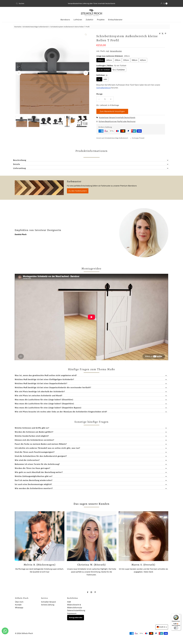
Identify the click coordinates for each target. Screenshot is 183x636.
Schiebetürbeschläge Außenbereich (36, 27)
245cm (109, 60)
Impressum (71, 613)
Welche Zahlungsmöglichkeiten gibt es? (34, 476)
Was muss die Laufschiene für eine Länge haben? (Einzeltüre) (44, 400)
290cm (117, 60)
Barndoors (65, 19)
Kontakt (18, 605)
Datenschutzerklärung (76, 610)
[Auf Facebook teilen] (160, 34)
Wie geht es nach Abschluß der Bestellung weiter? (39, 472)
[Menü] (179, 615)
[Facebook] (87, 592)
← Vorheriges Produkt (137, 138)
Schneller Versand (48, 602)
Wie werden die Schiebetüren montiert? (34, 488)
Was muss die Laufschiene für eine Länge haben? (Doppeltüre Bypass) (48, 408)
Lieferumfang (19, 168)
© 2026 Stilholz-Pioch (24, 633)
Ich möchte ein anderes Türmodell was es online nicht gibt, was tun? (47, 448)
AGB (69, 602)
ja (99, 79)
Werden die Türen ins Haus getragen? (32, 468)
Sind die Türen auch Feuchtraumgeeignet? (35, 452)
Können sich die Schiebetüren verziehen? (34, 440)
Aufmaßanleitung (103, 88)
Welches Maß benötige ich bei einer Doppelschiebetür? (41, 384)
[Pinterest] (95, 592)
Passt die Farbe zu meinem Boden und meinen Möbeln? (41, 444)
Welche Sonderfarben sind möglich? (32, 436)
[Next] (85, 73)
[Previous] (19, 73)
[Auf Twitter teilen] (163, 34)
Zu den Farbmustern (78, 191)
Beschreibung (19, 160)
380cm (134, 60)
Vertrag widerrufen (75, 617)
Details (16, 164)
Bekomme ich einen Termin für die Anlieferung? (37, 464)
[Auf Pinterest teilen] (165, 34)
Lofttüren (78, 19)
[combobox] (40, 3)
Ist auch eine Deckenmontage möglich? (33, 484)
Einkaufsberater (115, 19)
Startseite (17, 27)
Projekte (101, 19)
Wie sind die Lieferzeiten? (27, 460)
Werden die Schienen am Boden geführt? (34, 432)
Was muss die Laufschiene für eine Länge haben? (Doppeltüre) (44, 404)
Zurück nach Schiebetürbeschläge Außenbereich (112, 138)
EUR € (162, 627)
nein (105, 79)
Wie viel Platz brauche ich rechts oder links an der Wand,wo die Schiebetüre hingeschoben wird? (61, 412)
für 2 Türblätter (119, 70)
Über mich (19, 602)
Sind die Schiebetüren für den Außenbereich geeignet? (41, 456)
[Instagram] (91, 592)
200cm (100, 60)
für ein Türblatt (104, 70)
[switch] (176, 628)
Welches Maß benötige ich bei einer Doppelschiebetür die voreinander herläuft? (53, 388)
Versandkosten (116, 51)
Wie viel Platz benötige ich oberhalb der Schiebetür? (40, 392)
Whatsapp (19, 607)
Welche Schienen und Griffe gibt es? (32, 428)
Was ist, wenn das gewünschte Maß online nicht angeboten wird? (46, 375)
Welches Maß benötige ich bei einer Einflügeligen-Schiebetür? (44, 379)
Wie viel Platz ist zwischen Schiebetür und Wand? (38, 396)
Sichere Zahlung (47, 605)
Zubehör (89, 19)
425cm (143, 60)
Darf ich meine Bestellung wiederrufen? (34, 480)
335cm (126, 60)
